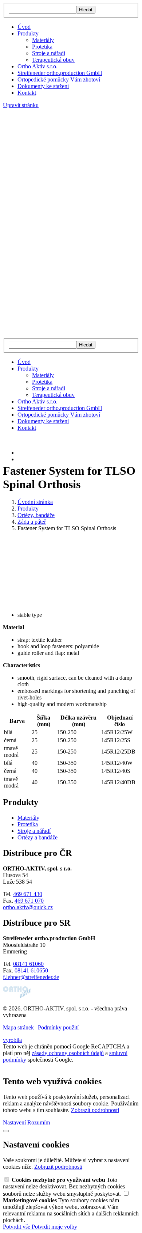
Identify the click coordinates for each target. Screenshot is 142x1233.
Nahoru (11, 1066)
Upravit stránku (21, 105)
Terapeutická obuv (53, 60)
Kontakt (26, 93)
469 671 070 (29, 901)
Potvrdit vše (17, 1226)
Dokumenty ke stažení (43, 86)
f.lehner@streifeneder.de (31, 977)
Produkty (28, 33)
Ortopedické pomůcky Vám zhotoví (58, 79)
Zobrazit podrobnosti (95, 1110)
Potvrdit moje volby (54, 1226)
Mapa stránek (18, 1027)
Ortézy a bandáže (37, 837)
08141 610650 (31, 970)
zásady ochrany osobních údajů (68, 1053)
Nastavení (15, 1122)
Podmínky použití (58, 1027)
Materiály (43, 40)
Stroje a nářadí (48, 53)
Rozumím (38, 1122)
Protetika (42, 46)
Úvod (24, 27)
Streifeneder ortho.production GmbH (59, 73)
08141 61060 (28, 964)
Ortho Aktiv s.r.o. (37, 66)
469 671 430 (27, 894)
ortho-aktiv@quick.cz (28, 907)
